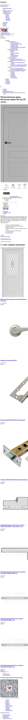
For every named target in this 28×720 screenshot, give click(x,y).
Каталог (7, 14)
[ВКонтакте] (4, 209)
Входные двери (11, 41)
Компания (5, 22)
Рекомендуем (6, 673)
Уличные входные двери (16, 43)
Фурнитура (10, 61)
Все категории (14, 48)
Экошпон (13, 50)
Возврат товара (9, 705)
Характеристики (6, 212)
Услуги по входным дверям (17, 68)
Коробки (13, 75)
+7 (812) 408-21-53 (7, 33)
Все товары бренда (14, 196)
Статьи (4, 24)
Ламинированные (15, 53)
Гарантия (8, 19)
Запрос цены (6, 206)
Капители (13, 74)
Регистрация (8, 8)
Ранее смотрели (6, 675)
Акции (7, 15)
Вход (4, 8)
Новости (5, 23)
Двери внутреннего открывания (18, 47)
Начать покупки (4, 6)
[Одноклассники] (6, 209)
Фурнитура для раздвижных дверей (19, 64)
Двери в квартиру (15, 42)
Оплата (4, 25)
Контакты (8, 20)
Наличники (13, 76)
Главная (5, 89)
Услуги (9, 67)
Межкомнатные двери (13, 49)
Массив (12, 54)
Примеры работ (9, 710)
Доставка (8, 17)
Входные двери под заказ (16, 59)
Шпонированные (15, 55)
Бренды (7, 16)
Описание (5, 211)
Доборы (12, 73)
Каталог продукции (5, 712)
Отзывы (5, 213)
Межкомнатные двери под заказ (18, 60)
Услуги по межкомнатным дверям (18, 69)
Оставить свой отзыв (5, 236)
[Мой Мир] (7, 209)
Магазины (8, 709)
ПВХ (12, 52)
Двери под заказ (11, 57)
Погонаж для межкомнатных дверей (16, 70)
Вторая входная (14, 46)
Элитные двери (14, 45)
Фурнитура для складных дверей (18, 66)
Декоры (12, 71)
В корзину (6, 203)
